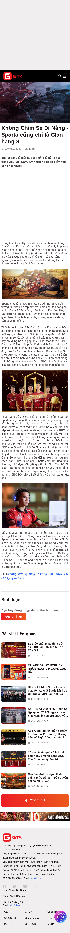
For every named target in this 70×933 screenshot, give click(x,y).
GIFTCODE (31, 924)
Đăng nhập (13, 616)
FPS (49, 918)
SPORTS (7, 924)
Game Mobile (32, 918)
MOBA (50, 924)
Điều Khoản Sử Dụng (14, 890)
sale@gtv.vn (14, 905)
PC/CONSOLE (10, 918)
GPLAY (29, 911)
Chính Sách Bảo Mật (14, 896)
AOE (5, 911)
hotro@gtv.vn (36, 878)
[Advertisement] (35, 35)
